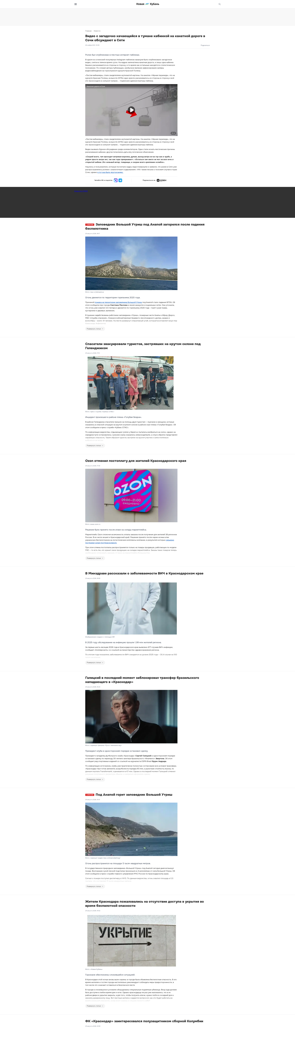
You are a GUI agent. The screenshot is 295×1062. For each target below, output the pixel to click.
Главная (88, 31)
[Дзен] (161, 180)
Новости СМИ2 (81, 191)
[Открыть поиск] (220, 4)
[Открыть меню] (75, 4)
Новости (97, 31)
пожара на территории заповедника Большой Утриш (118, 302)
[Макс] (116, 180)
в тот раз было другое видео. (110, 172)
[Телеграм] (120, 180)
